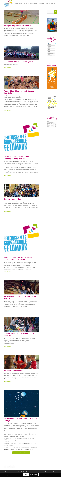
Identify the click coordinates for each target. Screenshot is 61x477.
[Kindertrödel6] (21, 324)
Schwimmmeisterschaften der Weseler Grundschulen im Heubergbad (18, 258)
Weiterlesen (7, 38)
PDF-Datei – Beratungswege (52, 118)
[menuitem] (9, 3)
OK (25, 474)
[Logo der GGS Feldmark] (21, 137)
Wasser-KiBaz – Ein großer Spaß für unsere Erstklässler (19, 92)
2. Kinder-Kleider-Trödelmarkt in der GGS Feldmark (19, 334)
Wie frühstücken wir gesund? (14, 371)
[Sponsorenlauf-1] (21, 53)
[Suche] (5, 10)
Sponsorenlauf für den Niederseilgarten (18, 62)
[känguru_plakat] (21, 403)
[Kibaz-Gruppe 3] (21, 82)
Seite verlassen (33, 474)
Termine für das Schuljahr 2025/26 (51, 39)
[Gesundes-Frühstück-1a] (21, 362)
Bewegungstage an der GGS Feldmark (18, 26)
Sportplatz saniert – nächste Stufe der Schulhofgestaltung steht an (18, 157)
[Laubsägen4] (21, 287)
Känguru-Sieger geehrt (12, 199)
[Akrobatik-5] (21, 17)
